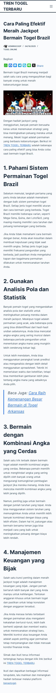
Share (40, 65)
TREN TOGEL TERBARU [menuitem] (17, 145)
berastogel (9, 683)
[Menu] (51, 6)
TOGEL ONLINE (10, 49)
